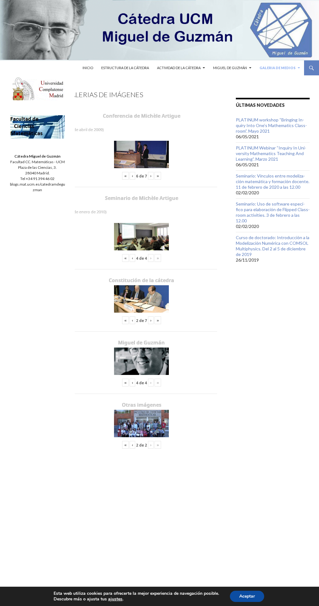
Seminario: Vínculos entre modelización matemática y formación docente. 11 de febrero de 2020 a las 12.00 (272, 181)
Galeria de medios (277, 68)
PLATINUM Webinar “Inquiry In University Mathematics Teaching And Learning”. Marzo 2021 (271, 153)
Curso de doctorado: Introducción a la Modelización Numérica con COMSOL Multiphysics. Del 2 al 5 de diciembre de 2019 (272, 246)
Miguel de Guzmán (230, 68)
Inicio (88, 68)
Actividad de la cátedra (179, 68)
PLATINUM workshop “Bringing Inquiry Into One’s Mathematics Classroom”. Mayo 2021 (271, 125)
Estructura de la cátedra (125, 68)
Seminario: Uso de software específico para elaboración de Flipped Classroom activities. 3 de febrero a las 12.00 (273, 212)
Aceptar (247, 596)
